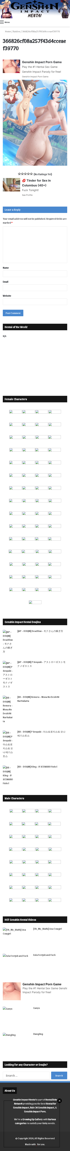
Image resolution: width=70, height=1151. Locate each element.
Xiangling (38, 1033)
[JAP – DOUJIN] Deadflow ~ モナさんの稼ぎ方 (40, 630)
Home (8, 31)
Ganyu (36, 1007)
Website (7, 295)
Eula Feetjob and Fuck (44, 954)
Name (6, 267)
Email (5, 281)
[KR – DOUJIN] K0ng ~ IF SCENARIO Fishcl (37, 766)
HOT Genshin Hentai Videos (20, 919)
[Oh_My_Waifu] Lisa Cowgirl (47, 928)
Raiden (16, 31)
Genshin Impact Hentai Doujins (23, 622)
